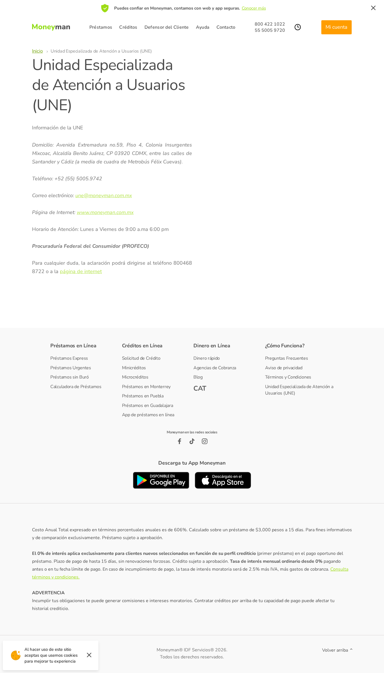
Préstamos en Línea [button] (73, 345)
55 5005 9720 (270, 30)
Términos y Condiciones (288, 377)
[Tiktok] (192, 441)
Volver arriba (335, 650)
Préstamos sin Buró (69, 377)
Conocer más (254, 8)
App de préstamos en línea (148, 415)
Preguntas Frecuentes (286, 358)
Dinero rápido (206, 358)
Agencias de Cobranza (214, 368)
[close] (373, 8)
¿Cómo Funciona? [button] (284, 345)
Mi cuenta (336, 27)
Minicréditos (134, 368)
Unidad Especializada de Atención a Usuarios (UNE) (299, 390)
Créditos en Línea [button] (142, 345)
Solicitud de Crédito (141, 358)
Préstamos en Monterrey (146, 387)
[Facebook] (179, 441)
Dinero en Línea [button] (211, 345)
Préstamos (100, 27)
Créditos (128, 27)
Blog (198, 377)
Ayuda (203, 27)
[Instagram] (204, 441)
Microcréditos (135, 377)
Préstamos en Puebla (143, 396)
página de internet (81, 271)
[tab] (84, 345)
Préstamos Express (69, 358)
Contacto (225, 27)
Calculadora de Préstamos (75, 387)
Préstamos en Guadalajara (147, 405)
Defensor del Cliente (166, 27)
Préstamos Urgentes (70, 368)
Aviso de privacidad (283, 368)
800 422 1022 (270, 24)
